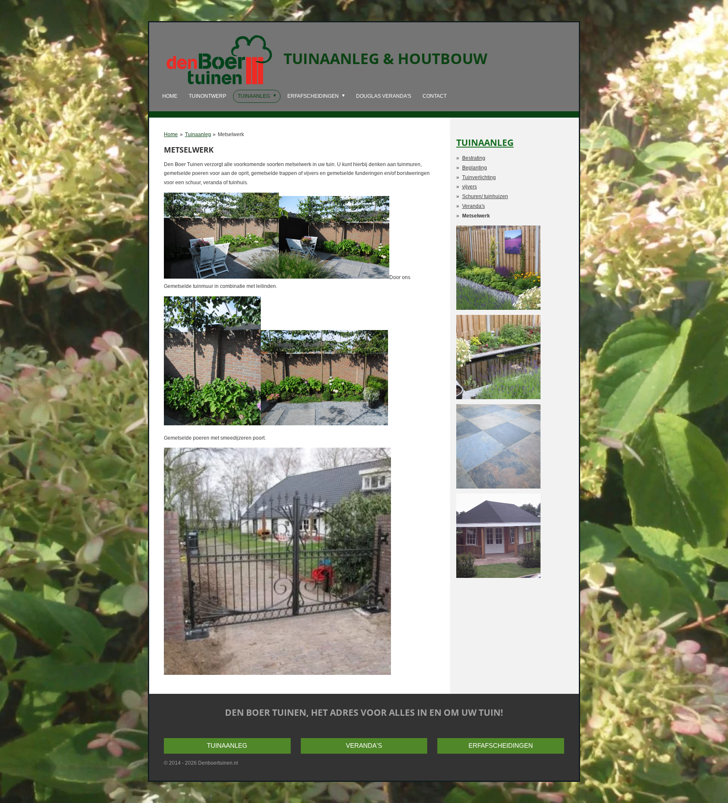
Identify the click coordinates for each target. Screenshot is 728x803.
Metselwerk (231, 134)
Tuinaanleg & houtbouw (385, 58)
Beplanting (474, 168)
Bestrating (473, 158)
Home (171, 134)
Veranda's (473, 206)
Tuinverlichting (479, 177)
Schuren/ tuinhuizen (485, 196)
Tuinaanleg (198, 134)
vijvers (469, 187)
